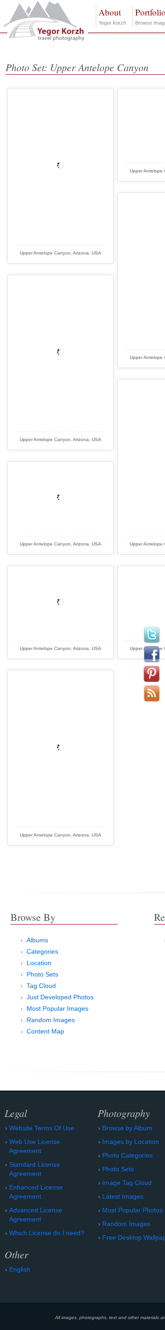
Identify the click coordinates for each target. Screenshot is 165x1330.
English (19, 1269)
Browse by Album (127, 1128)
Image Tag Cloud (127, 1182)
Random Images (51, 1019)
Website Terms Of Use (41, 1128)
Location (39, 962)
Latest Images (122, 1196)
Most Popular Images (57, 1008)
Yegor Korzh (112, 16)
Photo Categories (127, 1155)
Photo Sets (42, 974)
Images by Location (130, 1141)
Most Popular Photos (132, 1210)
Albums (37, 940)
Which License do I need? (46, 1232)
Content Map (45, 1031)
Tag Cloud (41, 985)
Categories (42, 951)
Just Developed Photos (60, 997)
